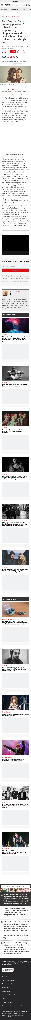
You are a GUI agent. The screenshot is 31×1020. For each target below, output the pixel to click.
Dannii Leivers (22, 51)
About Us (4, 976)
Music (3, 16)
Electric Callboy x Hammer (18, 9)
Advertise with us (7, 1002)
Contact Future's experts (8, 980)
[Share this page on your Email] (17, 57)
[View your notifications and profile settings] (17, 5)
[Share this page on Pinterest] (11, 57)
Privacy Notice (23, 276)
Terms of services (21, 275)
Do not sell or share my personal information (14, 1006)
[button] (2, 4)
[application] (15, 242)
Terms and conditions (8, 984)
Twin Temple (17, 16)
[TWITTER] (11, 294)
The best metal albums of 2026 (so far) (15, 937)
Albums (9, 16)
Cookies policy (6, 991)
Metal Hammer (21, 52)
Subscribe (22, 5)
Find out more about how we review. (20, 94)
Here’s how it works (17, 63)
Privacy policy (5, 987)
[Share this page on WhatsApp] (8, 57)
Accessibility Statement (8, 995)
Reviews (13, 51)
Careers (4, 998)
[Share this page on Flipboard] (14, 57)
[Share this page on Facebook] (3, 57)
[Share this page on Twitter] (5, 57)
